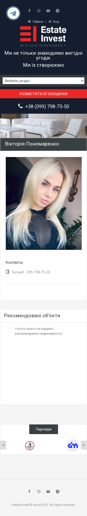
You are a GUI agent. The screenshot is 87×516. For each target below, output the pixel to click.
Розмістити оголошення (43, 94)
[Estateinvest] (43, 36)
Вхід (56, 21)
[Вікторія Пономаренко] (44, 203)
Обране (38, 21)
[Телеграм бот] (13, 15)
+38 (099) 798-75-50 (47, 106)
